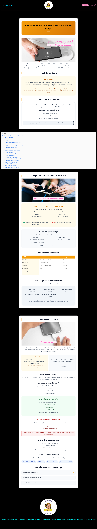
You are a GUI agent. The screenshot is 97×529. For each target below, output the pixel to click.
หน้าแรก (2, 5)
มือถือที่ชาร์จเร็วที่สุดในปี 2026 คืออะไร (48, 477)
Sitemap (11, 5)
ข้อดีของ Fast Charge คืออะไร (48, 472)
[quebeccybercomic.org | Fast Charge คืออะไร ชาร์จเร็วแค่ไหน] (48, 5)
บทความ (6, 5)
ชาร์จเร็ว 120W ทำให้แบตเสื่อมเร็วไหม (48, 483)
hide (9, 133)
